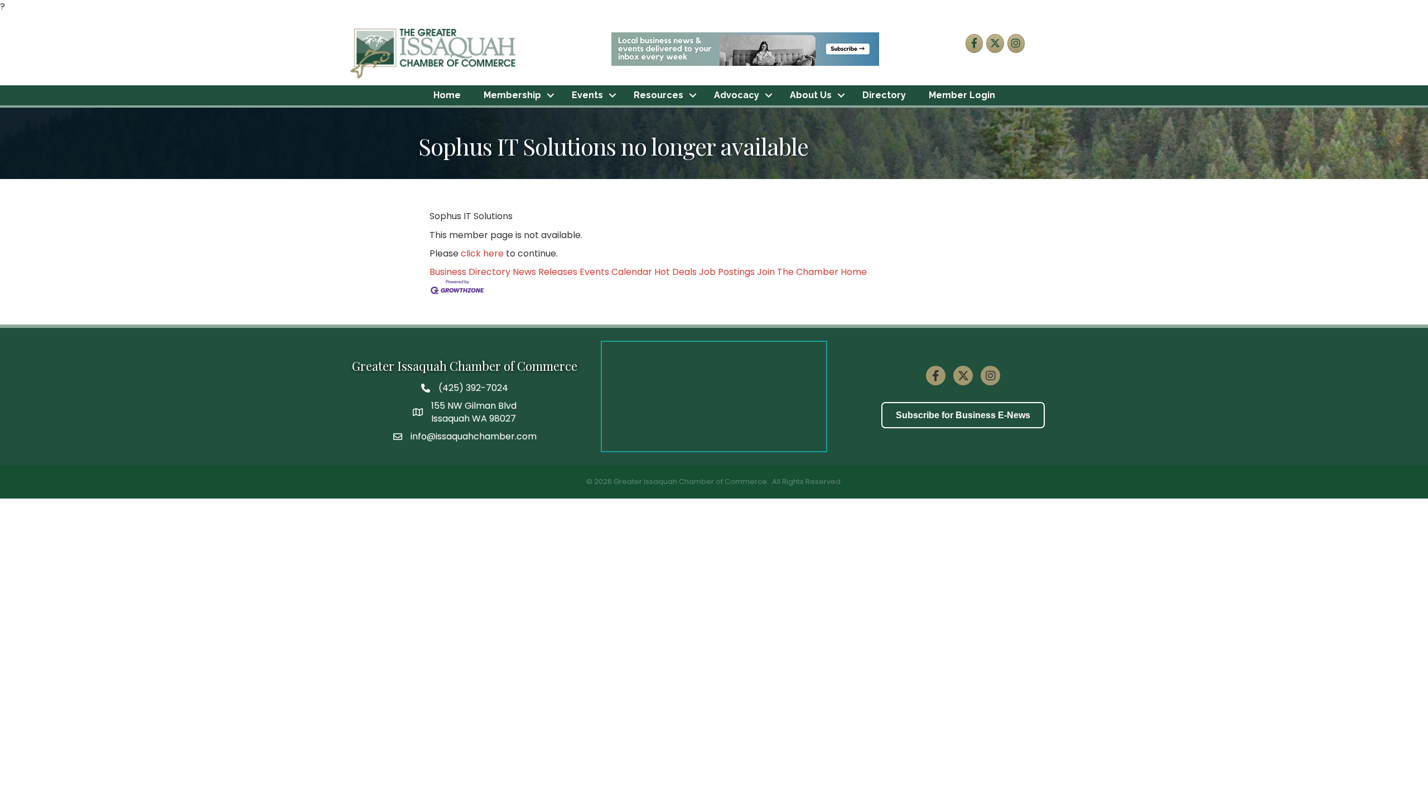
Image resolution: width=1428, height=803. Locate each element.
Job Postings (727, 271)
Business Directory (470, 271)
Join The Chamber (797, 271)
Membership (512, 95)
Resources (658, 95)
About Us (811, 95)
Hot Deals (675, 271)
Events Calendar (616, 271)
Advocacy (736, 95)
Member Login (962, 95)
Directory (884, 95)
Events (587, 95)
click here (482, 253)
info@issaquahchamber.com (474, 436)
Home (447, 95)
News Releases (545, 271)
